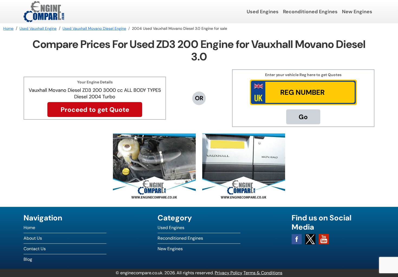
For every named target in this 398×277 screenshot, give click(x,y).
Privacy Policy (228, 273)
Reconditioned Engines (310, 11)
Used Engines (263, 11)
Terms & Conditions (262, 273)
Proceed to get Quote (95, 109)
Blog (28, 259)
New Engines (357, 11)
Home (29, 227)
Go (303, 117)
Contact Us (35, 249)
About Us (33, 238)
